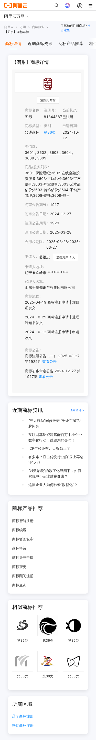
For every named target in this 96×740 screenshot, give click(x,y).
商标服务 (38, 27)
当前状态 (69, 110)
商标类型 (32, 125)
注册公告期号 (35, 223)
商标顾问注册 (23, 576)
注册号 (49, 110)
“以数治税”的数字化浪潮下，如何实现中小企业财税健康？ (54, 473)
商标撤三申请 (23, 557)
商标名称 (32, 110)
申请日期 (69, 125)
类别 (47, 125)
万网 (23, 27)
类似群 (30, 146)
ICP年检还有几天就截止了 (49, 448)
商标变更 (19, 566)
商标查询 (19, 585)
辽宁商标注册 (23, 716)
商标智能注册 (23, 520)
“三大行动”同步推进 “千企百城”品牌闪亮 (54, 423)
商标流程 (32, 296)
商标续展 (19, 530)
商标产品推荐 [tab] (70, 43)
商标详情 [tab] (13, 43)
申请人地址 (34, 266)
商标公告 (32, 350)
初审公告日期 (35, 214)
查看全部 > (77, 410)
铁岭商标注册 (23, 725)
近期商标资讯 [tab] (40, 43)
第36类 (50, 132)
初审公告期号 (35, 204)
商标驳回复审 (23, 539)
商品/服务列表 (36, 167)
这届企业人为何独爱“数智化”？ (53, 484)
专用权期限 (34, 241)
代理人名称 (34, 281)
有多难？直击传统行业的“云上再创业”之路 (55, 460)
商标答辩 (19, 548)
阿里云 (9, 27)
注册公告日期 (35, 232)
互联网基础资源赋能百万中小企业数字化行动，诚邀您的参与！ (55, 437)
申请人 (30, 256)
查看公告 (49, 361)
